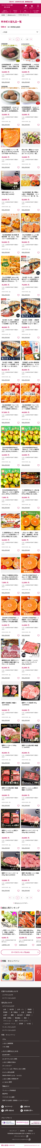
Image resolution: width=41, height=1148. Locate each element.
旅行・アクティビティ (21, 1020)
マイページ (8, 1106)
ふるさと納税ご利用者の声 (10, 1079)
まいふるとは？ (7, 1065)
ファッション (7, 1020)
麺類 (12, 1015)
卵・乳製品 (14, 1012)
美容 (25, 1018)
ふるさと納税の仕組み (9, 1062)
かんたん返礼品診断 (8, 1072)
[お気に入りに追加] (18, 82)
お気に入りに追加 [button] (18, 82)
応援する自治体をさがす (5, 11)
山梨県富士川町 (6, 945)
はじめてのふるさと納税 (9, 1059)
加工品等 (20, 1015)
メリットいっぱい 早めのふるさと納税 (13, 1069)
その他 (29, 1023)
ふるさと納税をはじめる (36, 11)
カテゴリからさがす (8, 1006)
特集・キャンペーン (26, 11)
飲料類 (30, 1012)
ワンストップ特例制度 (9, 1090)
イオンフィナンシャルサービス (20, 1139)
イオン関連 (5, 1047)
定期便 (21, 1023)
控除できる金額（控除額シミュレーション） (15, 1100)
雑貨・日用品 (7, 1018)
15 (27, 39)
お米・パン (20, 1009)
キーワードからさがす (9, 998)
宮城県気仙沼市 (23, 945)
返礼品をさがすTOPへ (21, 903)
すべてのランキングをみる (20, 952)
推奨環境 (22, 1130)
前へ (10, 39)
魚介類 (12, 1009)
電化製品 (17, 1018)
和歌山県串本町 (6, 82)
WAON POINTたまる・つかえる (12, 1075)
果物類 (30, 1009)
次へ (31, 39)
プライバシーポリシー (20, 1136)
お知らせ (27, 1106)
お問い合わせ (9, 1110)
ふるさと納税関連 (7, 1043)
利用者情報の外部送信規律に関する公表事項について (21, 1133)
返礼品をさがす (15, 11)
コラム (4, 1039)
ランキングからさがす (9, 1027)
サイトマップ (13, 1130)
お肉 (4, 1009)
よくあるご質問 (7, 1082)
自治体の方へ (28, 1110)
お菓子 (5, 1015)
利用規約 (30, 1130)
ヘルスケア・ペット (9, 1023)
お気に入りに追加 (16, 945)
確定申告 (5, 1093)
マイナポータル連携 (8, 1097)
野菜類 (5, 1012)
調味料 (28, 1015)
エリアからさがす (7, 995)
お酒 (22, 1012)
